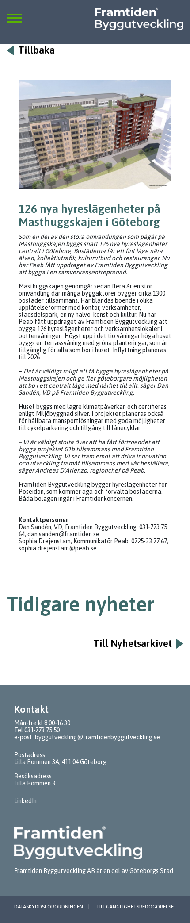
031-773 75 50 (42, 730)
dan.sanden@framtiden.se (63, 534)
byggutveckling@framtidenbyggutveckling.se (97, 737)
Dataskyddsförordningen (48, 907)
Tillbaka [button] (36, 50)
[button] (14, 12)
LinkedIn (25, 800)
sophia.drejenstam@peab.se (58, 548)
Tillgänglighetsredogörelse (135, 907)
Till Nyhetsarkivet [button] (132, 643)
